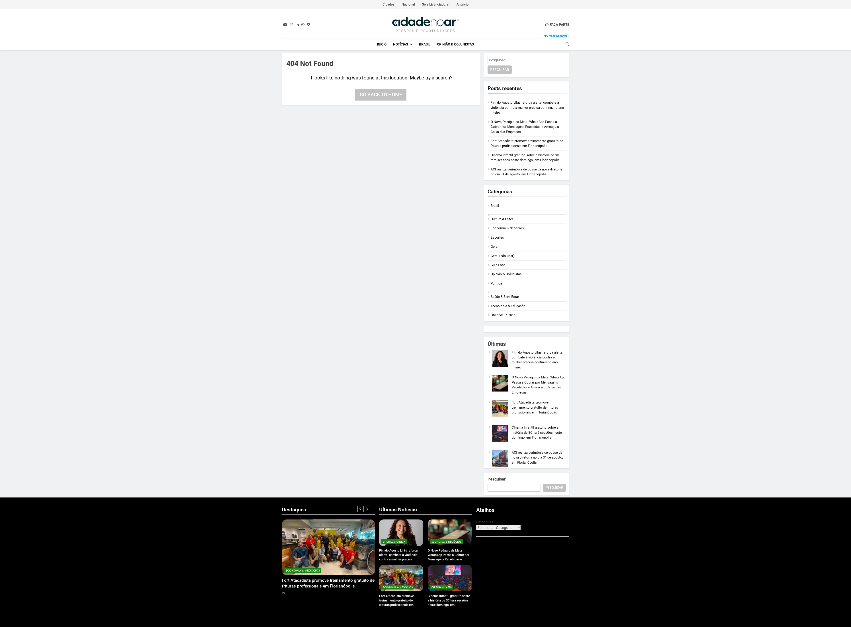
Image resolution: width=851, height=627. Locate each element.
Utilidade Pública (503, 315)
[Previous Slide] (360, 509)
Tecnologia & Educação (508, 306)
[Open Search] (567, 44)
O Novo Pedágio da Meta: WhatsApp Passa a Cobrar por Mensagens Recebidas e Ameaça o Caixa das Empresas (525, 127)
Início (381, 44)
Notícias (400, 44)
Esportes (497, 237)
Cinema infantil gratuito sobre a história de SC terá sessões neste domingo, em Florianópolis (537, 432)
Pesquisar (497, 479)
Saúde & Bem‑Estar (505, 297)
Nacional (408, 4)
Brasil (424, 44)
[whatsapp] (303, 25)
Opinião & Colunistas (455, 44)
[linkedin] (297, 25)
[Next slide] (367, 509)
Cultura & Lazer (502, 219)
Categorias (484, 522)
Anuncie (462, 4)
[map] (308, 25)
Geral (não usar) (502, 256)
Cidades (388, 4)
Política (496, 283)
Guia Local (498, 265)
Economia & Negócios (507, 228)
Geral (494, 247)
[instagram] (291, 25)
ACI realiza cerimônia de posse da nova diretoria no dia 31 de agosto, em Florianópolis (537, 458)
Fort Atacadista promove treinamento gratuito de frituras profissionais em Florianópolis (535, 407)
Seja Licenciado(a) (435, 4)
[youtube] (285, 25)
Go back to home (381, 94)
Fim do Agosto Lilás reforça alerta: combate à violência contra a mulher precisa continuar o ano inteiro (527, 108)
